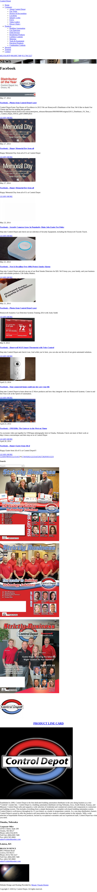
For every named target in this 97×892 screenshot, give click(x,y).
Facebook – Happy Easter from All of (15, 446)
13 (15, 457)
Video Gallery (14, 22)
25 (38, 457)
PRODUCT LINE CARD (48, 723)
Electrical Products (16, 43)
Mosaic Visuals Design (39, 885)
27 (41, 457)
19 (26, 457)
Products (8, 26)
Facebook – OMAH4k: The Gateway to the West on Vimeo (23, 428)
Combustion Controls (17, 45)
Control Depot (5, 1)
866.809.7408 (16, 56)
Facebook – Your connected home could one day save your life (25, 387)
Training (8, 50)
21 (30, 457)
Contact (8, 52)
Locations (13, 16)
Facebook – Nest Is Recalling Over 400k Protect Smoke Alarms (25, 267)
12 (13, 457)
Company (8, 7)
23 (34, 457)
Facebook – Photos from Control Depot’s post (18, 103)
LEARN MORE (6, 118)
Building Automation (17, 28)
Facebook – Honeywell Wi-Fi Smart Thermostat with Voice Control (27, 348)
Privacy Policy (14, 24)
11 (11, 457)
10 (9, 457)
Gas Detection (14, 30)
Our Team (13, 11)
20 (28, 457)
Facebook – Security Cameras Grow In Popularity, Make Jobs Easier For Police (32, 227)
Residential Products (17, 35)
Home (7, 5)
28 (43, 457)
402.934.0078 (5, 56)
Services (8, 47)
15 (19, 457)
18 (24, 457)
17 (22, 457)
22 (32, 457)
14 (17, 457)
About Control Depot (17, 9)
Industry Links (14, 18)
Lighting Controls (16, 37)
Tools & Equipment (16, 41)
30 (47, 457)
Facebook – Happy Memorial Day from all (17, 148)
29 (45, 457)
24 (36, 457)
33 (53, 457)
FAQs (11, 20)
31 (49, 457)
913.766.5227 (27, 56)
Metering (12, 39)
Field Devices (14, 33)
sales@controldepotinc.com (10, 839)
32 (51, 457)
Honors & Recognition (17, 13)
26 (39, 457)
